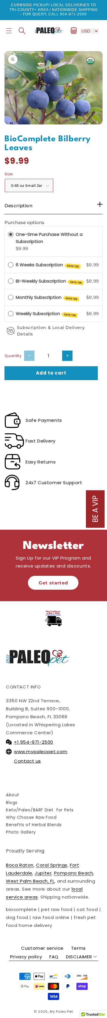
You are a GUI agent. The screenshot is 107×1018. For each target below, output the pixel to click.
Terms (78, 948)
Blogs (12, 802)
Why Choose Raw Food (31, 817)
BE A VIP (95, 509)
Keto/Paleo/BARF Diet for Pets (40, 810)
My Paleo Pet (61, 1011)
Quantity (12, 356)
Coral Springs (51, 865)
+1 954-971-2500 (33, 742)
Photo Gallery (21, 832)
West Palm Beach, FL (30, 881)
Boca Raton (20, 865)
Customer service (42, 948)
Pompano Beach (73, 873)
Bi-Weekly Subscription (49, 281)
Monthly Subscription (47, 297)
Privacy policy (26, 957)
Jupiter (43, 873)
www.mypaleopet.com (40, 751)
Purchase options (24, 222)
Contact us (27, 761)
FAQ (54, 957)
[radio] (10, 234)
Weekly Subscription (46, 313)
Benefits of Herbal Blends (34, 825)
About (12, 795)
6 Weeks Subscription (47, 265)
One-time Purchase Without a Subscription (49, 237)
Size (8, 174)
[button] (8, 30)
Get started (53, 583)
